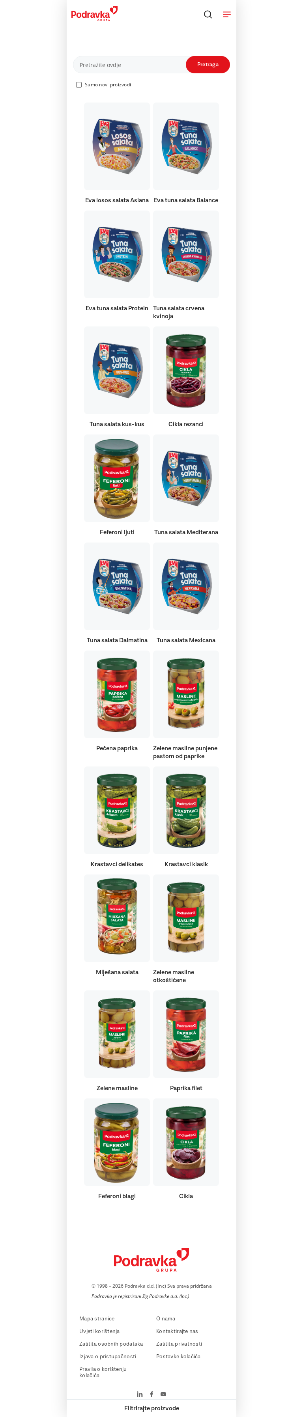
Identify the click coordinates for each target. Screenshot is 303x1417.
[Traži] (208, 14)
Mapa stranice (97, 1319)
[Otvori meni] (227, 14)
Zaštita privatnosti (179, 1344)
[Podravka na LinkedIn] (140, 1395)
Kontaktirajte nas (177, 1331)
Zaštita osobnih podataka (111, 1344)
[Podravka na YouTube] (163, 1395)
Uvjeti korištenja (99, 1331)
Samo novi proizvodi (108, 84)
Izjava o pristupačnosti (107, 1356)
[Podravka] (94, 19)
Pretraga (208, 64)
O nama (166, 1319)
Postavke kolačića (178, 1356)
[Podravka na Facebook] (151, 1395)
